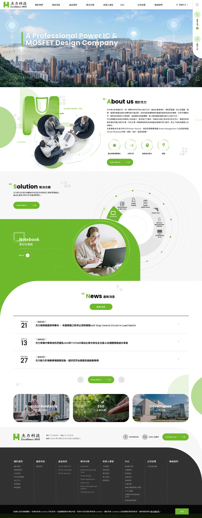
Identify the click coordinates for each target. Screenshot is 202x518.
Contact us (171, 437)
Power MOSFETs (64, 466)
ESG (122, 4)
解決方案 (90, 4)
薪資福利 (17, 484)
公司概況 (106, 466)
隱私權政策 (155, 511)
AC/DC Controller (65, 470)
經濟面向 (128, 473)
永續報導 (128, 470)
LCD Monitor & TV (159, 236)
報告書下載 (129, 466)
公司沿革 (17, 473)
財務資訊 (106, 480)
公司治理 (141, 4)
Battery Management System (159, 224)
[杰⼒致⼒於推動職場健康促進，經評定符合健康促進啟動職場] (178, 359)
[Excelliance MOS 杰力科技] (26, 437)
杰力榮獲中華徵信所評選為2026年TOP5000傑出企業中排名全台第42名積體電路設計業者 (82, 343)
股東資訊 (106, 470)
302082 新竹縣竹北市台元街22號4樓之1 (65, 438)
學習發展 (17, 487)
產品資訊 (73, 4)
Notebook (84, 466)
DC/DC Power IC (64, 473)
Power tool (156, 213)
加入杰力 (17, 480)
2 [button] (31, 77)
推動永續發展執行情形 (133, 487)
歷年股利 (106, 473)
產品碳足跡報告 (130, 500)
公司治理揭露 (152, 466)
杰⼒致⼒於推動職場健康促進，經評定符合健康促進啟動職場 (67, 360)
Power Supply (133, 204)
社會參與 (128, 484)
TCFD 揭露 (129, 491)
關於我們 (39, 4)
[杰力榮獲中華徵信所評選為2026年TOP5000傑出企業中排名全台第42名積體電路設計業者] (178, 341)
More (21, 255)
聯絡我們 (158, 4)
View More (29, 61)
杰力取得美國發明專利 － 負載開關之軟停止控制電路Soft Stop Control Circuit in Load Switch (86, 325)
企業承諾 (128, 477)
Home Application (145, 206)
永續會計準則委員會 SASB (132, 495)
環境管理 (128, 480)
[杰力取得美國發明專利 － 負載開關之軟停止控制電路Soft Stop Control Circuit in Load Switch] (178, 324)
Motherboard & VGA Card (122, 208)
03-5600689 (53, 435)
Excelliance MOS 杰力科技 (15, 4)
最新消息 (56, 4)
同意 (182, 511)
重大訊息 (106, 477)
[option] (101, 48)
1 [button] (24, 77)
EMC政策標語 (19, 477)
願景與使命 (18, 470)
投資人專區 (108, 4)
